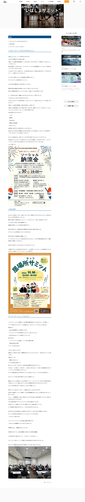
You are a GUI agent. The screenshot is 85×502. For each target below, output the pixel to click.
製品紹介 (35, 1)
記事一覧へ (71, 106)
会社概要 (20, 1)
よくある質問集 (50, 1)
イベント (42, 1)
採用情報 (59, 1)
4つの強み (28, 1)
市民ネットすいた (12, 56)
